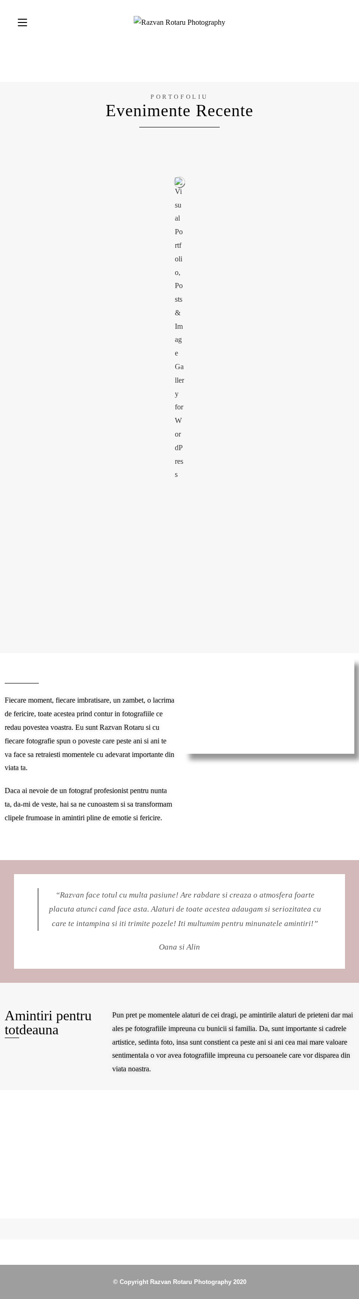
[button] (13, 1147)
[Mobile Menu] (22, 22)
